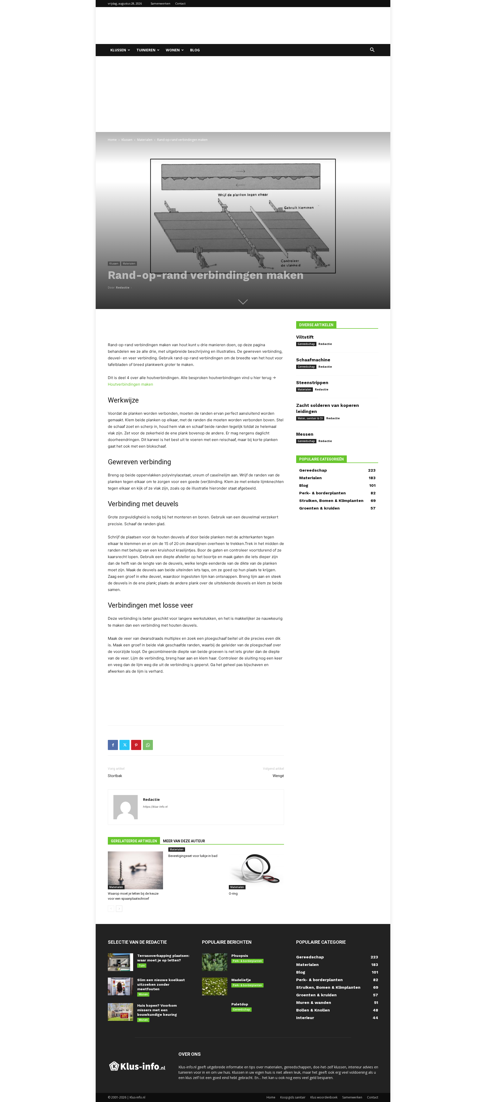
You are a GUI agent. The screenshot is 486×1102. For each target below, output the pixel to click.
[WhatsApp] (148, 745)
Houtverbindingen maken (130, 384)
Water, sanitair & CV (310, 418)
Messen (304, 434)
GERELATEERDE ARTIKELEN (134, 841)
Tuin (142, 965)
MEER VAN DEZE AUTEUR (184, 841)
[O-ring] (256, 870)
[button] (372, 50)
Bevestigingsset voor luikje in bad (192, 856)
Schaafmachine (313, 359)
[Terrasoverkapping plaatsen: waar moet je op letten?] (120, 962)
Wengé (278, 776)
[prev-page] (111, 909)
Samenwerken (160, 3)
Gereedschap (306, 344)
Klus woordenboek (323, 1097)
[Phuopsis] (214, 962)
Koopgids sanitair (293, 1097)
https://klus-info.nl (155, 806)
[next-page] (119, 909)
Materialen (144, 140)
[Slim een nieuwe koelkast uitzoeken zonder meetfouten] (120, 986)
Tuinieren (145, 50)
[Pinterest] (136, 745)
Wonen (173, 50)
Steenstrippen (312, 382)
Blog (195, 50)
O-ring (233, 893)
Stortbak (115, 776)
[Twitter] (124, 745)
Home (112, 140)
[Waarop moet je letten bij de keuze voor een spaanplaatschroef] (135, 870)
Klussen (118, 50)
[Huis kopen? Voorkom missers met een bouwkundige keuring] (120, 1012)
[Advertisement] (286, 25)
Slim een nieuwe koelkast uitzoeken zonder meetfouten (161, 984)
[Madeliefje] (214, 986)
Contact (180, 3)
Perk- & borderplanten (247, 961)
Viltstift (305, 337)
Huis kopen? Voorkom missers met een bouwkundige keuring (157, 1010)
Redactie (122, 287)
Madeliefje (241, 980)
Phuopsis (239, 956)
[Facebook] (113, 745)
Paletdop (239, 1004)
